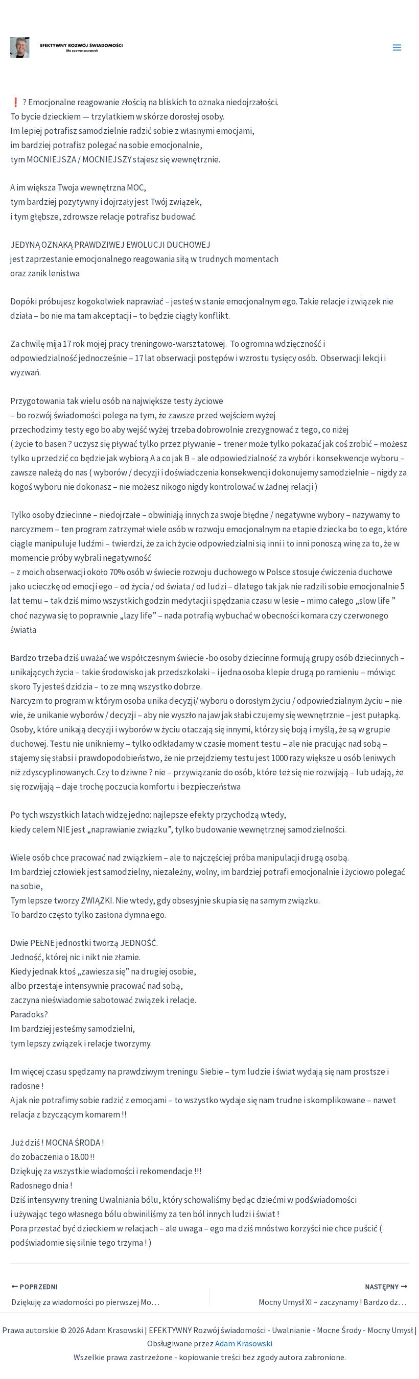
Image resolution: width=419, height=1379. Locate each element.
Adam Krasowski (243, 1343)
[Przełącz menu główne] (397, 47)
